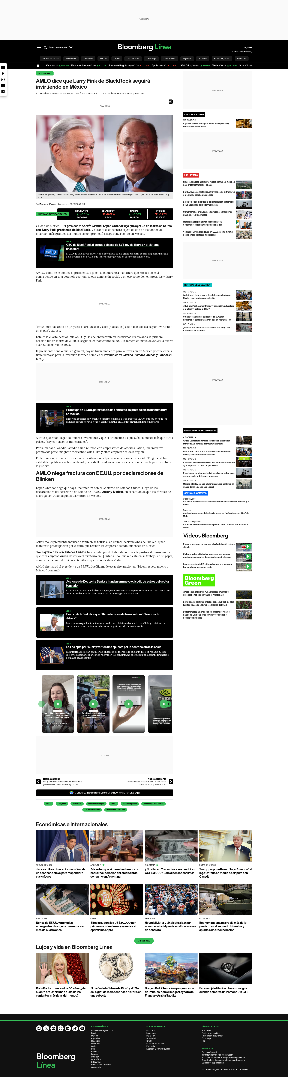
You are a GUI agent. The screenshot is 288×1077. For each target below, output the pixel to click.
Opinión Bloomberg (195, 493)
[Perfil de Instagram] (61, 1028)
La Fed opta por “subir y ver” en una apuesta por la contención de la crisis (113, 647)
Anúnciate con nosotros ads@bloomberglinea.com (224, 1057)
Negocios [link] (187, 58)
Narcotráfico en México (115, 810)
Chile (93, 1046)
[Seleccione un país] (71, 47)
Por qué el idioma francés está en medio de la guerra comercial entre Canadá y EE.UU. (62, 783)
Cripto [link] (117, 58)
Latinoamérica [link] (133, 58)
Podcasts (150, 1046)
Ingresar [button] (248, 47)
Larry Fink (62, 804)
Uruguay (95, 1057)
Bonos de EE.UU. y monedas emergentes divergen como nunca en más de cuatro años (60, 926)
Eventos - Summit (209, 1052)
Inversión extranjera (96, 804)
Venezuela (95, 1043)
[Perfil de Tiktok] (75, 1028)
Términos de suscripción (212, 1036)
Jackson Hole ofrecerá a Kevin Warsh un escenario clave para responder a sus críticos (60, 873)
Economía (150, 1030)
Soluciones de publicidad (213, 1063)
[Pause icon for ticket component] (38, 65)
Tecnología (206, 1038)
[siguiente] (171, 781)
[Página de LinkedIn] (68, 1028)
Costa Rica (96, 1059)
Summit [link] (103, 58)
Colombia (95, 1041)
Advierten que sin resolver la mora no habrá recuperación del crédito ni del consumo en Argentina (114, 873)
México (94, 1036)
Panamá (94, 1054)
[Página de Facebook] (39, 1028)
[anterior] (38, 781)
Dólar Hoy (150, 1036)
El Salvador (96, 1062)
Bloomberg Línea (130, 804)
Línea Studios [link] (170, 58)
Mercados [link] (88, 58)
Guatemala (96, 1067)
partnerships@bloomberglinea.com (217, 1055)
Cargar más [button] (144, 940)
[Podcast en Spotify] (82, 1028)
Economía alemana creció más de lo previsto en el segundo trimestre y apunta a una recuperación (222, 926)
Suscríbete (206, 1030)
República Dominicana (101, 1064)
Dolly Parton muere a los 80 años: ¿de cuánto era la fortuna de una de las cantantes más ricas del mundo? (61, 992)
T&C (204, 1041)
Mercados (151, 1033)
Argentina (95, 1038)
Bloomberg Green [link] (222, 58)
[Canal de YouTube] (53, 1028)
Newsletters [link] (71, 58)
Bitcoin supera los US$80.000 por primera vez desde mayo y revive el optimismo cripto (113, 926)
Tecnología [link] (151, 58)
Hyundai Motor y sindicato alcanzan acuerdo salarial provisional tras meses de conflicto (170, 926)
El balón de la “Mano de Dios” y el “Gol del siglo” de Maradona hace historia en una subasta (115, 992)
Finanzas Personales (155, 1043)
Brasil (93, 1033)
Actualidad (44, 73)
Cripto (149, 1041)
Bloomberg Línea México (154, 804)
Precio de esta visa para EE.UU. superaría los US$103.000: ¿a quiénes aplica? (147, 783)
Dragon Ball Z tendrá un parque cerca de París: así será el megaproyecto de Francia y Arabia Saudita (169, 992)
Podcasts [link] (203, 58)
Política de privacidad (211, 1033)
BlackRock (77, 804)
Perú (93, 1049)
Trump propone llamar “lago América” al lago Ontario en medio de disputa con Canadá (225, 873)
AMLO (48, 804)
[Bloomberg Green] (217, 580)
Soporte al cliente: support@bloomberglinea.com (223, 1060)
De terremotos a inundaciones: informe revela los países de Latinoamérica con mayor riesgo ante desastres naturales (206, 615)
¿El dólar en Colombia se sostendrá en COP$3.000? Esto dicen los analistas (170, 871)
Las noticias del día (92, 810)
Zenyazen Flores (47, 204)
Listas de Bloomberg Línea (158, 1049)
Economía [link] (241, 58)
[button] (171, 101)
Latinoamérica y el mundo (102, 1030)
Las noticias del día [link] (50, 58)
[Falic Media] (234, 52)
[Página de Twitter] (46, 1028)
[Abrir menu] (38, 47)
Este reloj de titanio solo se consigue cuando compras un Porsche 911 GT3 (223, 990)
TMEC (113, 804)
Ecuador (95, 1051)
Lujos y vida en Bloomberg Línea (74, 947)
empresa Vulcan (58, 556)
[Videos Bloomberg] (217, 536)
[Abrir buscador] (45, 47)
